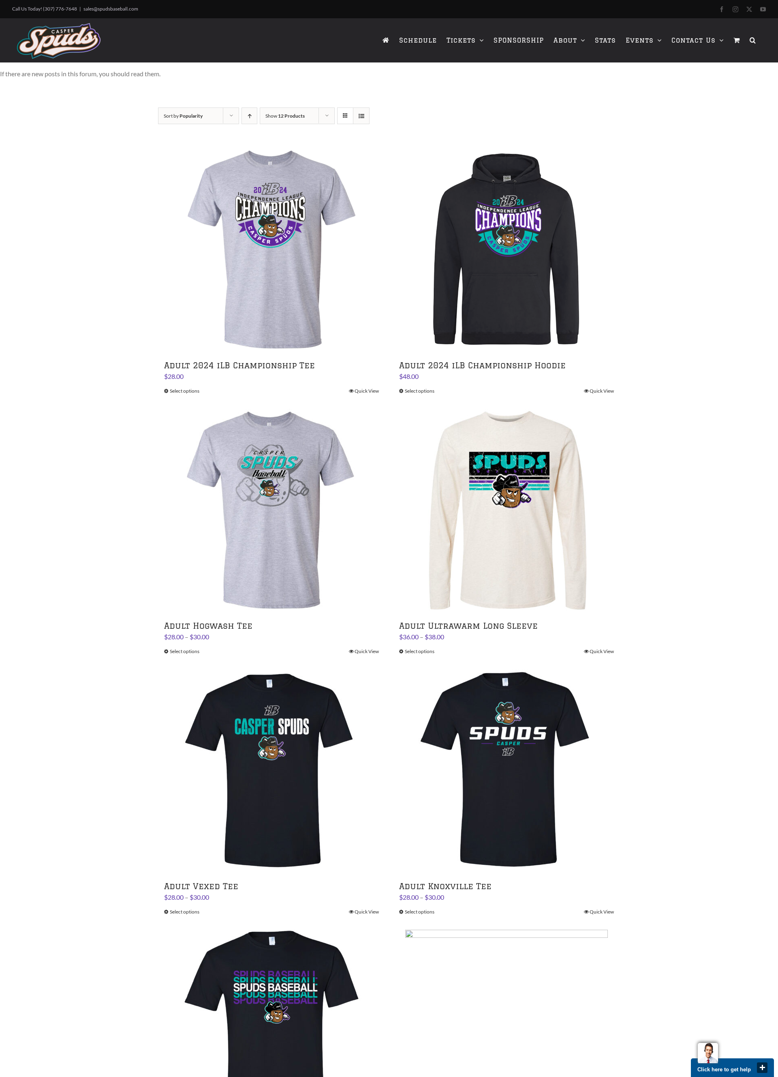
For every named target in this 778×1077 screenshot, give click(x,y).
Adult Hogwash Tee (208, 625)
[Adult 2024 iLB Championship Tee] (271, 249)
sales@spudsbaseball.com (110, 9)
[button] (753, 40)
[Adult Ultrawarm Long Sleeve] (506, 510)
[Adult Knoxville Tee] (506, 770)
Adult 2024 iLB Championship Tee (239, 365)
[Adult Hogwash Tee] (271, 510)
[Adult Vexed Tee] (271, 770)
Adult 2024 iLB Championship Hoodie (482, 365)
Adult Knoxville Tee (445, 886)
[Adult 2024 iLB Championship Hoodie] (506, 249)
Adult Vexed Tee (201, 886)
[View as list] (361, 116)
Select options (184, 391)
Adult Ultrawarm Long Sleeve (468, 625)
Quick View (367, 391)
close (762, 1067)
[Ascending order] (249, 115)
